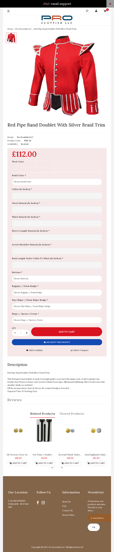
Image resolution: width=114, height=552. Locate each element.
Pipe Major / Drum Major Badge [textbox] (30, 300)
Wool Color (18, 161)
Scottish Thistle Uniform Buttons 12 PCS (77, 454)
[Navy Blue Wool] (36, 167)
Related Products (42, 413)
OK (93, 527)
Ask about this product (58, 342)
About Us (66, 501)
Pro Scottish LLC (25, 137)
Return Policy (68, 515)
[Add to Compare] (26, 422)
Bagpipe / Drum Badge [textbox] (25, 286)
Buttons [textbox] (17, 272)
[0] (105, 11)
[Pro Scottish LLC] (57, 20)
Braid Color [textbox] (19, 175)
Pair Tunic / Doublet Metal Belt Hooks (50, 454)
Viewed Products (72, 413)
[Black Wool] (16, 167)
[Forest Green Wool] (26, 167)
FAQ (64, 506)
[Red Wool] (46, 167)
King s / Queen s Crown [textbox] (25, 313)
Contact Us (67, 510)
